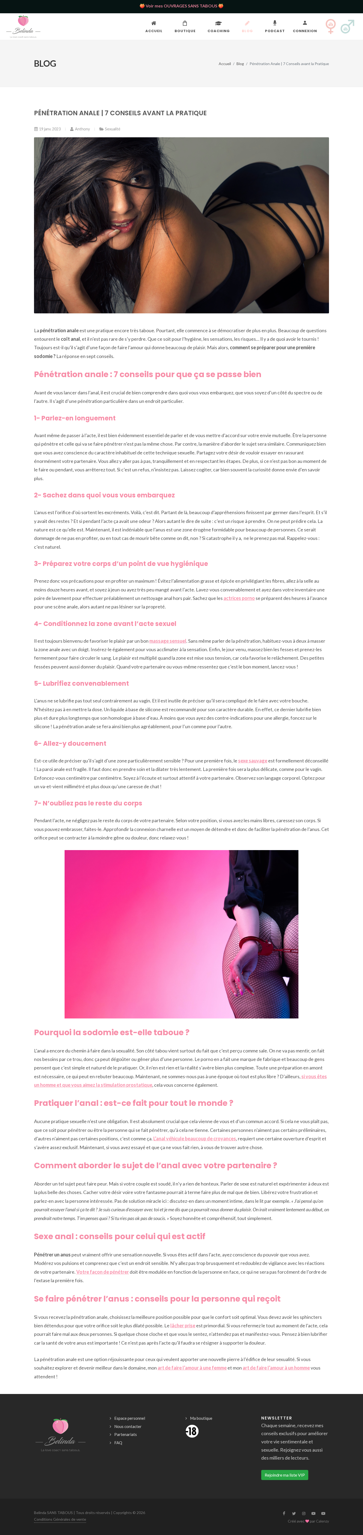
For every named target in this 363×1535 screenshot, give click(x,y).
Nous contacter (128, 1426)
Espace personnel (129, 1418)
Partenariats (125, 1434)
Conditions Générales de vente (60, 1519)
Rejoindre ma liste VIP (285, 1474)
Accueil (225, 63)
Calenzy (322, 1521)
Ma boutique (201, 1418)
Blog (240, 63)
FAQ (118, 1442)
